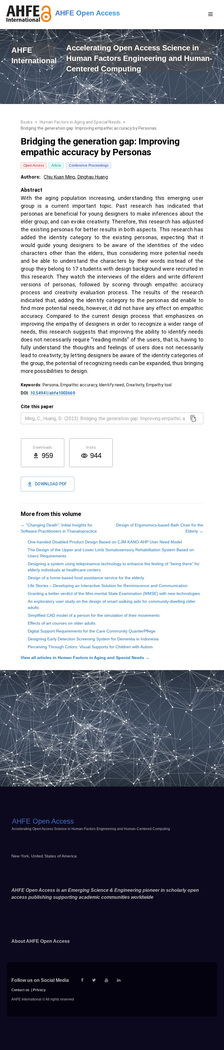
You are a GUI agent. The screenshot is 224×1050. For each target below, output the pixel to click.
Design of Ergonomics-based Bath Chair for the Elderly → (159, 528)
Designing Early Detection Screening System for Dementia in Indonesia (93, 639)
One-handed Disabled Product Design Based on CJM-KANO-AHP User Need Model (105, 542)
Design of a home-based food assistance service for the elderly (86, 577)
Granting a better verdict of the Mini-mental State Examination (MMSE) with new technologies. (114, 593)
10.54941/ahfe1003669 (52, 393)
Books (27, 122)
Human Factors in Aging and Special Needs (80, 122)
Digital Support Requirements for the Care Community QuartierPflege (91, 631)
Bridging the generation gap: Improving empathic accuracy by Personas (89, 128)
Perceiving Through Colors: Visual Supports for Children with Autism (90, 646)
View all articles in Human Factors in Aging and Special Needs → (85, 657)
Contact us (20, 990)
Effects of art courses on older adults (61, 623)
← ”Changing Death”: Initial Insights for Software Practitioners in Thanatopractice (59, 528)
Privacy (39, 990)
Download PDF (51, 484)
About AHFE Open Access (40, 941)
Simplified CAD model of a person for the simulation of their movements (94, 615)
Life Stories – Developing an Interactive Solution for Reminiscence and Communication (108, 585)
